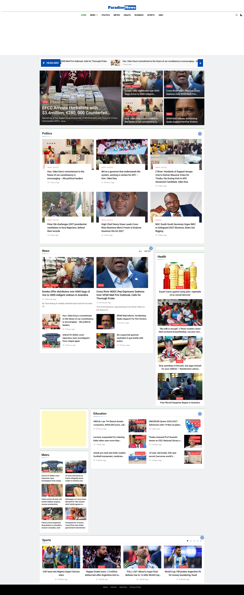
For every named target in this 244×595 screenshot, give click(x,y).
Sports (151, 15)
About (105, 587)
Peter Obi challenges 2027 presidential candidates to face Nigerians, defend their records (67, 227)
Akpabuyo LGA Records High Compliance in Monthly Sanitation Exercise (74, 112)
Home (83, 15)
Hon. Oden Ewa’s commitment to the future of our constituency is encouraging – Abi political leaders (118, 61)
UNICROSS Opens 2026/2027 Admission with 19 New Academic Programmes (165, 424)
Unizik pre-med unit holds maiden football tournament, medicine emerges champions (109, 456)
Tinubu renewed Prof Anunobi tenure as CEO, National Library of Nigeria (165, 440)
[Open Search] (237, 15)
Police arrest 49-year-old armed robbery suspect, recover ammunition (52, 501)
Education (140, 422)
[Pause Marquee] (200, 63)
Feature (175, 325)
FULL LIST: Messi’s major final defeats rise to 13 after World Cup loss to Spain (142, 575)
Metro (117, 15)
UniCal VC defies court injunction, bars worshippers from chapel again (76, 338)
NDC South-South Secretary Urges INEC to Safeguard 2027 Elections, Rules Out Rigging (175, 227)
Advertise (123, 587)
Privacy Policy (135, 587)
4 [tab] (197, 540)
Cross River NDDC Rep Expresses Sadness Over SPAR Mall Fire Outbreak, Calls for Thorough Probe (184, 94)
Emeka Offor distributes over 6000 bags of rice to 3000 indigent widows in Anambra (142, 94)
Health (127, 15)
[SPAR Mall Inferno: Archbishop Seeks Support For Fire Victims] (173, 63)
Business (139, 15)
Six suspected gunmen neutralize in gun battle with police (130, 338)
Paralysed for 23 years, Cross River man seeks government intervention (75, 525)
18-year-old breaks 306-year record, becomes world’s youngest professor (162, 456)
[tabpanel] (61, 563)
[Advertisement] (122, 37)
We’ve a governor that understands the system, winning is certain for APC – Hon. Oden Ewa (120, 175)
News (92, 15)
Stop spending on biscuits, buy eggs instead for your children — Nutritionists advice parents (180, 369)
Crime (101, 346)
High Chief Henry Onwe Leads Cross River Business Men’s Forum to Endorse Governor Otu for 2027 (121, 227)
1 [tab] (187, 540)
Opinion (136, 86)
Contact (113, 587)
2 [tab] (191, 540)
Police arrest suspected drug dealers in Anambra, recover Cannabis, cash (52, 525)
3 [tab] (194, 540)
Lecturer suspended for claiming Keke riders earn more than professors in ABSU (109, 440)
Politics (106, 15)
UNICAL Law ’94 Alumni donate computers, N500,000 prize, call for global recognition (108, 424)
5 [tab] (200, 540)
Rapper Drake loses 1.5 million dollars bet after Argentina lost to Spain (102, 575)
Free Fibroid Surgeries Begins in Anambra (180, 402)
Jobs (160, 15)
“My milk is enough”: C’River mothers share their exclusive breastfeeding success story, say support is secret (180, 332)
